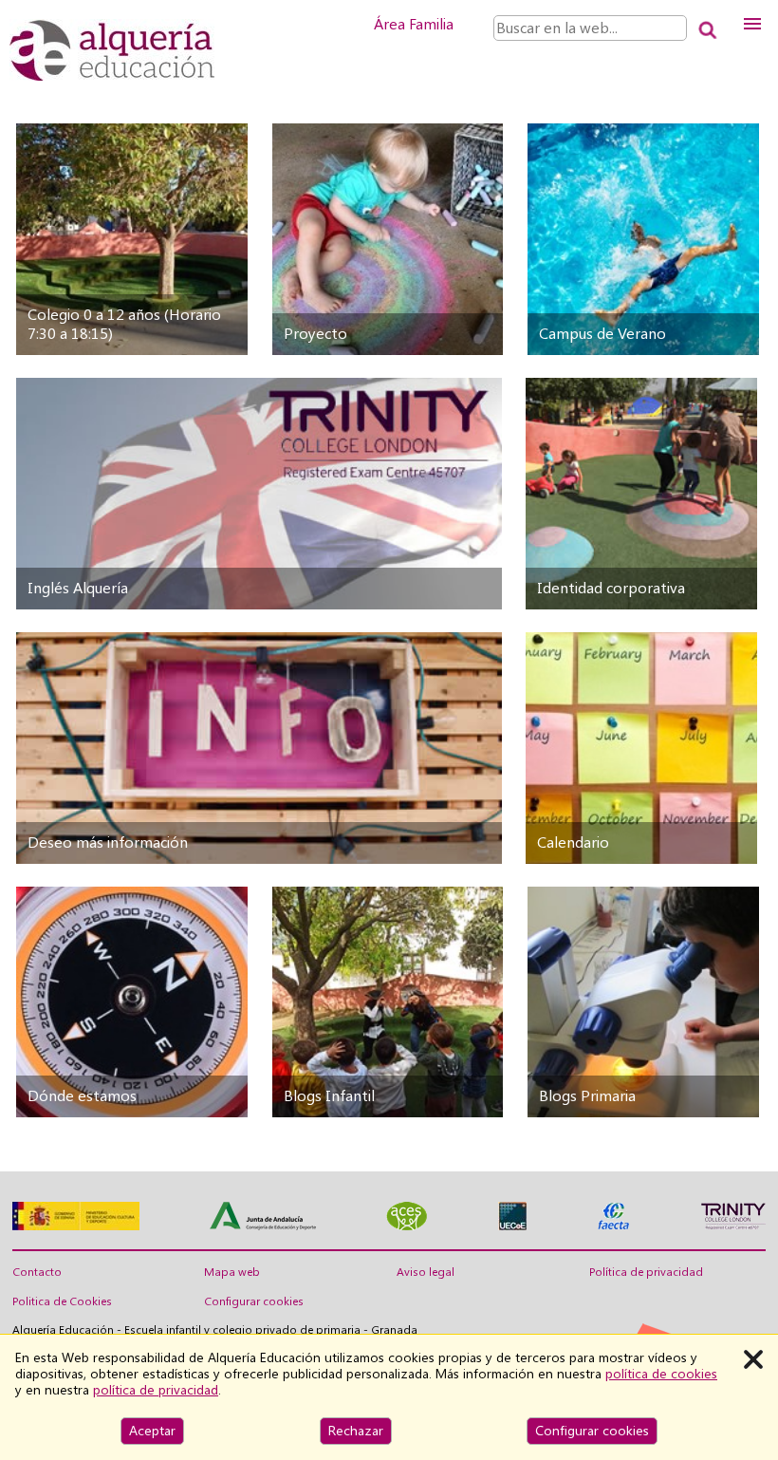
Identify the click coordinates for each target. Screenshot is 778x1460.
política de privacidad (155, 1389)
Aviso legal (425, 1272)
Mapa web (232, 1272)
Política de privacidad (646, 1272)
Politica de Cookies (62, 1301)
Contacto (37, 1272)
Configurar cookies (254, 1301)
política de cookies (661, 1373)
